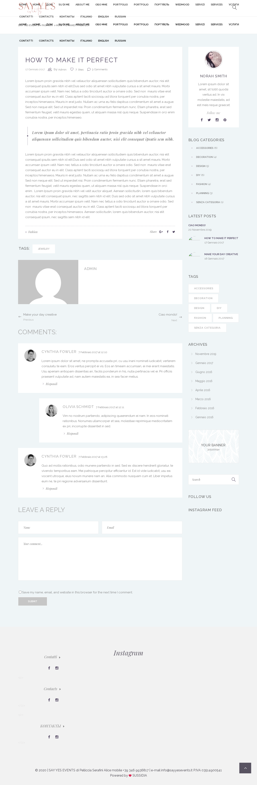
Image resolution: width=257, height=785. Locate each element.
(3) (204, 193)
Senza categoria (207, 327)
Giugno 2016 (203, 372)
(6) (206, 147)
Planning (226, 317)
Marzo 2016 (203, 399)
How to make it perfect (221, 238)
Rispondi (51, 384)
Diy (219, 308)
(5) (202, 166)
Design (199, 308)
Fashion (200, 317)
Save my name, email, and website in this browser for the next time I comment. (77, 592)
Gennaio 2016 (204, 417)
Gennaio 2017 (204, 363)
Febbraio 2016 (204, 408)
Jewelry (44, 248)
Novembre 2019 (205, 354)
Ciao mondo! (197, 225)
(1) (209, 202)
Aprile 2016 (202, 390)
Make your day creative (221, 254)
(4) (206, 156)
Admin (62, 69)
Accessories (203, 288)
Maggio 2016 (203, 381)
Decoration (203, 298)
